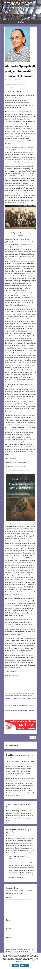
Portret (27, 82)
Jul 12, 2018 (8, 80)
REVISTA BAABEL (21, 4)
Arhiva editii (16, 82)
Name (8, 920)
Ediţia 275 (21, 82)
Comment (9, 897)
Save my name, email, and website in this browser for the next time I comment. (19, 950)
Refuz (16, 965)
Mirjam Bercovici (19, 80)
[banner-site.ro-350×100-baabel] (20, 726)
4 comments (29, 80)
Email (8, 929)
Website (8, 938)
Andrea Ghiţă (11, 804)
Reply (10, 757)
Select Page (20, 22)
